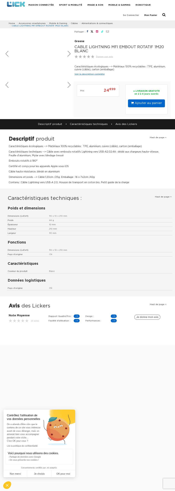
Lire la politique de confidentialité (22, 446)
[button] (7, 485)
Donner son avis (104, 57)
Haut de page (157, 137)
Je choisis (39, 473)
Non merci (15, 473)
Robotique (143, 5)
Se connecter (131, 15)
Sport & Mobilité (70, 5)
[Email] (107, 32)
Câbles (74, 23)
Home (12, 23)
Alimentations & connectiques (97, 23)
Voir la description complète (90, 74)
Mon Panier (150, 15)
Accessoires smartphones (32, 23)
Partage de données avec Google (25, 457)
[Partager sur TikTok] (102, 31)
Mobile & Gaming (119, 5)
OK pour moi (63, 473)
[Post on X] (92, 31)
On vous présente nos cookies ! (24, 460)
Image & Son (95, 5)
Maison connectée (41, 5)
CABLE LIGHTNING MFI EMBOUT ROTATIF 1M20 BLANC (40, 26)
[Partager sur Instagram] (97, 31)
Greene (79, 41)
